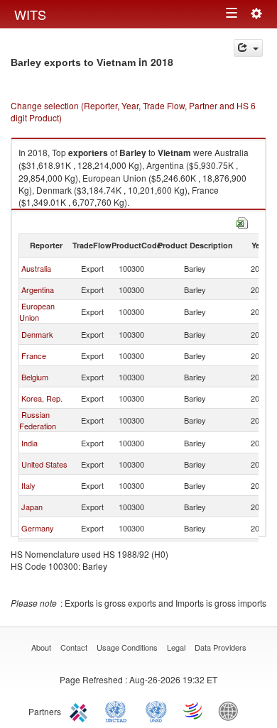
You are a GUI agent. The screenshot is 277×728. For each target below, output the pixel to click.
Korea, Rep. (42, 398)
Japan (32, 506)
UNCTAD (118, 710)
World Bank (231, 710)
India (29, 442)
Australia (36, 268)
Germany (37, 528)
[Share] (248, 48)
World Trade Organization (194, 710)
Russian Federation (37, 420)
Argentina (37, 289)
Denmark (37, 334)
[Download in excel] (242, 221)
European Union (37, 311)
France (33, 355)
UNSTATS (156, 710)
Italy (28, 485)
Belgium (34, 376)
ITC (81, 710)
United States (44, 464)
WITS (30, 14)
